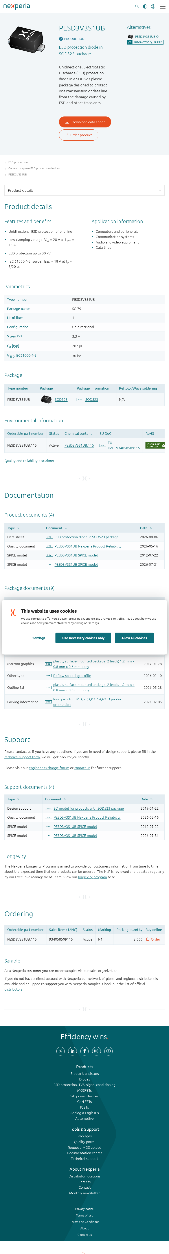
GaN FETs (84, 1102)
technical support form (22, 757)
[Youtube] (108, 1051)
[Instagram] (96, 1051)
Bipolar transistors (84, 1073)
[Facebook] (84, 1051)
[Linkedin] (72, 1051)
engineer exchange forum (49, 768)
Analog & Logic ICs (84, 1113)
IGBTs (84, 1107)
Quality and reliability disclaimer (29, 461)
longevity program (92, 877)
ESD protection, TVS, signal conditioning (84, 1085)
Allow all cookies (134, 638)
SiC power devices (84, 1096)
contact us (82, 768)
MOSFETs (84, 1090)
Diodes (84, 1079)
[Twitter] (60, 1051)
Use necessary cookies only (83, 638)
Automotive (84, 1118)
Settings (39, 638)
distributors (13, 989)
